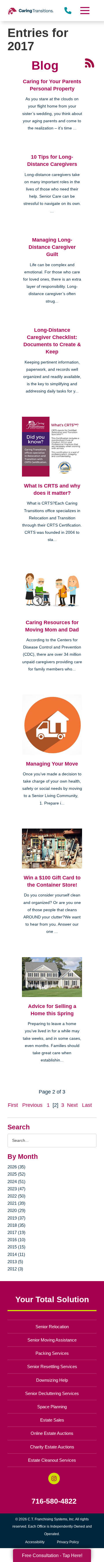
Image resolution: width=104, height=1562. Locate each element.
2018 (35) (16, 1225)
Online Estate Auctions (52, 1433)
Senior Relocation (52, 1326)
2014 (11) (16, 1254)
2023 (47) (16, 1188)
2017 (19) (16, 1232)
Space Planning (52, 1406)
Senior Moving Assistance (52, 1339)
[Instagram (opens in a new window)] (54, 1478)
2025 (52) (16, 1174)
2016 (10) (16, 1239)
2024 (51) (16, 1181)
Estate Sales (52, 1420)
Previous (32, 1105)
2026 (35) (16, 1166)
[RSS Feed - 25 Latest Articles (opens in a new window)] (89, 62)
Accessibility (34, 1542)
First (13, 1105)
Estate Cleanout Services (52, 1460)
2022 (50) (16, 1196)
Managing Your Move (52, 764)
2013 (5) (15, 1261)
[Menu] (85, 10)
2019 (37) (16, 1217)
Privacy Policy (68, 1542)
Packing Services (52, 1353)
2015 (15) (16, 1246)
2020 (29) (16, 1210)
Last (87, 1105)
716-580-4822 (54, 1501)
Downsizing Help (52, 1380)
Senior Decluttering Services (52, 1393)
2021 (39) (16, 1203)
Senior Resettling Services (52, 1366)
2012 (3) (15, 1268)
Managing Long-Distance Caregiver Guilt (52, 247)
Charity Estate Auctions (52, 1446)
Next (72, 1105)
